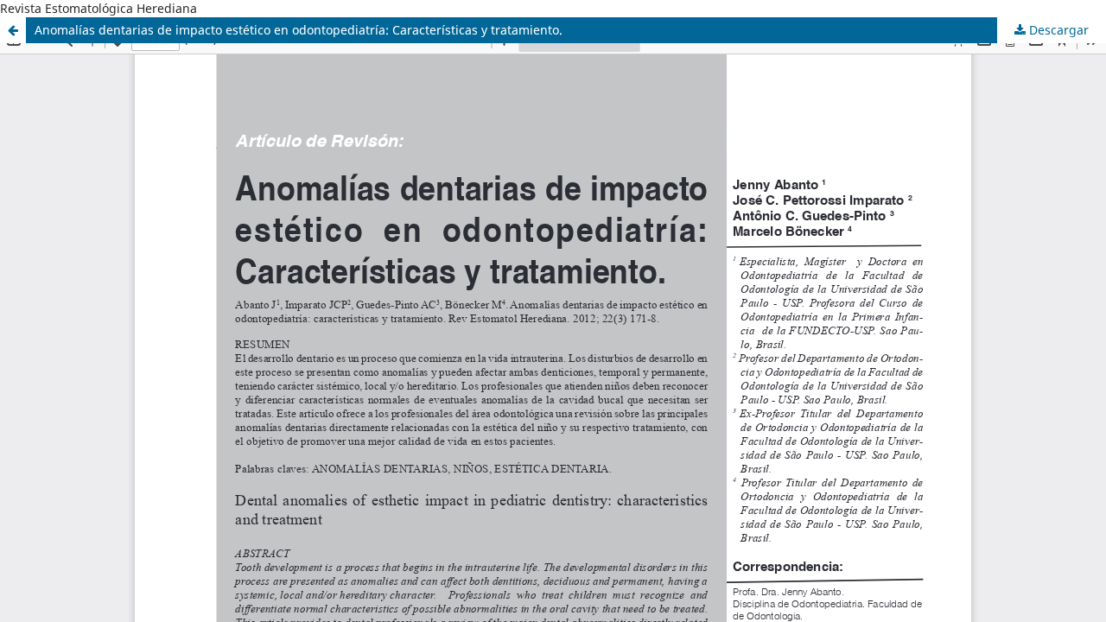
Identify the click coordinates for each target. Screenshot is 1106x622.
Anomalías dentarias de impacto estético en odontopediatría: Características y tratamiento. (299, 30)
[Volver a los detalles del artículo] (13, 30)
